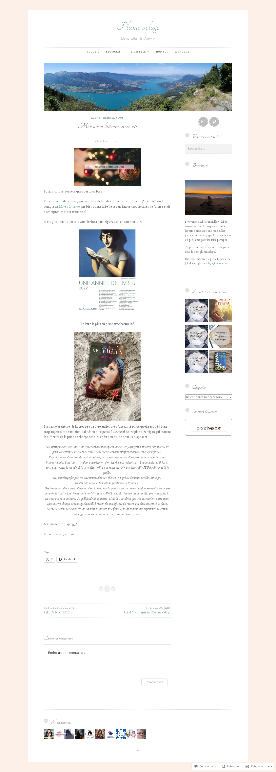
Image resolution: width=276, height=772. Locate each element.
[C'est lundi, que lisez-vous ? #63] (196, 362)
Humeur (162, 51)
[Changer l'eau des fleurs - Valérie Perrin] (220, 362)
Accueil (93, 51)
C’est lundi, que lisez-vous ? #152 (147, 610)
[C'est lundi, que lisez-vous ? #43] (196, 311)
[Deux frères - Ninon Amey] (220, 311)
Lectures (113, 51)
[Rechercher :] (208, 148)
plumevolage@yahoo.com (213, 263)
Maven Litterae (69, 206)
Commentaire (154, 682)
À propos (182, 51)
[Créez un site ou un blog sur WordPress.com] (138, 750)
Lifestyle (138, 51)
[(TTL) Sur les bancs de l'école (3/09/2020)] (220, 337)
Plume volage (138, 26)
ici (74, 524)
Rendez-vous (113, 117)
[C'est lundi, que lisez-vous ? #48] (196, 337)
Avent (95, 117)
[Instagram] (203, 122)
